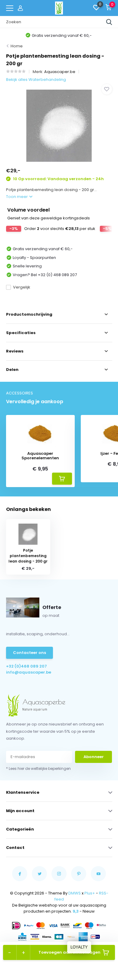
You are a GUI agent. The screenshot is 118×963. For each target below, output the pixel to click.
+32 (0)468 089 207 (26, 666)
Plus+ (89, 893)
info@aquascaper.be (28, 672)
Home (17, 46)
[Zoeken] (109, 22)
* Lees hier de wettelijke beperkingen (38, 768)
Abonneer (94, 757)
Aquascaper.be (59, 72)
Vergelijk (21, 287)
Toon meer (17, 196)
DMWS (74, 893)
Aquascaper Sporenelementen (40, 456)
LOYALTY (79, 947)
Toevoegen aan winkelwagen (69, 952)
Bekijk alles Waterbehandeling (36, 79)
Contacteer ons (29, 652)
